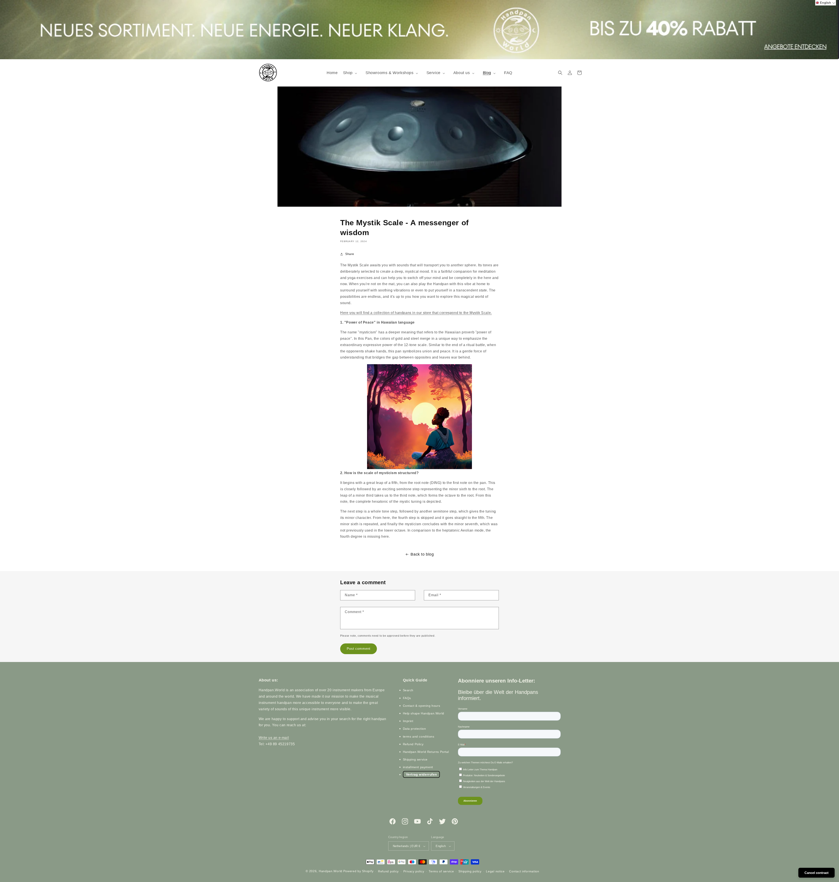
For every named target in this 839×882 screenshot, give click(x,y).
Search (408, 690)
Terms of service (441, 871)
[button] (351, 72)
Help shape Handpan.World (423, 713)
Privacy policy (413, 871)
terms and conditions (418, 736)
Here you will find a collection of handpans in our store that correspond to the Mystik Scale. (416, 313)
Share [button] (349, 254)
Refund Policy (413, 744)
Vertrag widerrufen (421, 774)
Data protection (414, 729)
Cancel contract (816, 873)
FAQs (407, 698)
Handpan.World (330, 871)
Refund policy (388, 871)
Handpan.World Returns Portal (426, 752)
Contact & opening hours (421, 705)
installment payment (418, 767)
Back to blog (422, 554)
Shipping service (415, 759)
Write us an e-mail (274, 738)
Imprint (408, 721)
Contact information (524, 871)
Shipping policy (470, 871)
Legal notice (495, 871)
